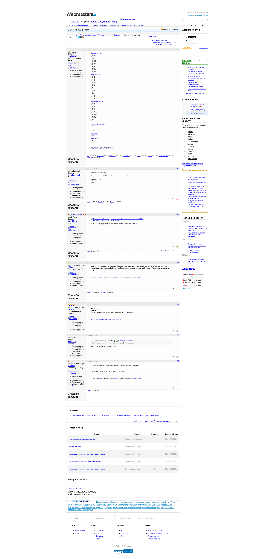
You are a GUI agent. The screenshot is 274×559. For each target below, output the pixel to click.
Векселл (89, 251)
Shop (115, 21)
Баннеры (186, 47)
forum (113, 502)
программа (108, 508)
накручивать (134, 506)
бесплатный (98, 415)
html (117, 502)
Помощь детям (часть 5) (197, 110)
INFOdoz (112, 156)
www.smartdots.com (97, 102)
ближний (168, 502)
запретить (131, 504)
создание (160, 508)
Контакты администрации (158, 533)
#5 (178, 304)
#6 (178, 335)
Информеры (188, 268)
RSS (206, 25)
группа (91, 504)
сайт (139, 508)
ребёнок (134, 508)
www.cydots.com (96, 53)
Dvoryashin (113, 250)
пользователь (80, 508)
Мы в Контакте (192, 43)
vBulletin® (119, 546)
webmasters (142, 502)
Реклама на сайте (155, 530)
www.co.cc (94, 134)
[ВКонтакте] (81, 36)
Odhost (139, 250)
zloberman (192, 151)
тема (142, 415)
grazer (190, 132)
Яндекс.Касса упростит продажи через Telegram (196, 260)
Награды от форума (197, 113)
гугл (95, 504)
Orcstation (90, 157)
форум (71, 510)
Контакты (99, 536)
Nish (190, 154)
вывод (85, 504)
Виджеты (104, 21)
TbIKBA (191, 146)
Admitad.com (101, 148)
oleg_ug (191, 134)
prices (135, 502)
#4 (178, 262)
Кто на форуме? (154, 539)
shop (74, 415)
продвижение (118, 508)
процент (127, 508)
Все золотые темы (199, 211)
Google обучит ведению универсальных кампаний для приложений (197, 245)
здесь (135, 277)
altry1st (89, 250)
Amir (88, 156)
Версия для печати (159, 41)
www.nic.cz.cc (95, 129)
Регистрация (80, 530)
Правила (103, 25)
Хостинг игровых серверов (166, 421)
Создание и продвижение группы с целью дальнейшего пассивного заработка (197, 199)
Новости (124, 533)
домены (113, 415)
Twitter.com (94, 148)
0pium (88, 201)
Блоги (94, 21)
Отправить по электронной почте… (166, 42)
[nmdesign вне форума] (73, 65)
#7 (178, 361)
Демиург (191, 144)
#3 (178, 214)
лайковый (101, 506)
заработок (157, 504)
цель (76, 510)
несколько (155, 506)
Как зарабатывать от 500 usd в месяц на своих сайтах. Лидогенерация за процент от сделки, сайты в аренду (197, 190)
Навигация (138, 25)
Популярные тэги (82, 501)
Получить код (186, 288)
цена (80, 510)
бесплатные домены (84, 415)
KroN (138, 156)
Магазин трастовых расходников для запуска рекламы (196, 78)
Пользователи (153, 536)
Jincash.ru (108, 148)
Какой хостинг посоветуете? (144, 421)
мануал (121, 506)
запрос (138, 504)
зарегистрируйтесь (202, 15)
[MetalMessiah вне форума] (73, 183)
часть (85, 510)
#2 (178, 168)
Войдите (190, 15)
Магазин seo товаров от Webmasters (196, 105)
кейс (91, 506)
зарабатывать (146, 504)
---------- (93, 502)
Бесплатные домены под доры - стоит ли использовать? (85, 461)
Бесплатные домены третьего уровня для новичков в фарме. (87, 454)
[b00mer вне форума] (73, 274)
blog (98, 502)
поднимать (128, 415)
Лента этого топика (170, 29)
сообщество (169, 508)
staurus (191, 137)
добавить (111, 504)
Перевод (127, 546)
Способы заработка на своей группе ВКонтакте (196, 205)
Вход (77, 533)
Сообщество (114, 25)
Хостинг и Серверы (113, 35)
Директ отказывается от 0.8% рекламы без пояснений (196, 234)
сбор (144, 508)
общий (162, 506)
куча (94, 506)
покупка (71, 508)
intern (190, 149)
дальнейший (102, 504)
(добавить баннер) (203, 48)
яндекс (90, 510)
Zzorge (112, 201)
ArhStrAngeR (193, 141)
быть (174, 502)
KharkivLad (126, 156)
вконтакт (78, 504)
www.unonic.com (96, 74)
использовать (83, 506)
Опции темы (151, 36)
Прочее (101, 35)
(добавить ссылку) (203, 60)
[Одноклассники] (83, 36)
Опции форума (126, 25)
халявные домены (152, 415)
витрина (71, 504)
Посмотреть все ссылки (194, 94)
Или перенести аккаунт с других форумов (192, 165)
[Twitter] (79, 36)
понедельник (98, 508)
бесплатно (160, 502)
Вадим (191, 156)
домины (120, 415)
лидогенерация (111, 506)
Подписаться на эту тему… (162, 44)
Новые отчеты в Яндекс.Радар (193, 251)
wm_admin (192, 159)
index (122, 502)
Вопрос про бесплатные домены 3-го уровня (82, 439)
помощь (89, 508)
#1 (178, 49)
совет (154, 508)
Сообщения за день (80, 25)
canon (108, 502)
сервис (149, 508)
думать (124, 504)
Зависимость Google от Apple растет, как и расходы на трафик (197, 228)
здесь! (101, 277)
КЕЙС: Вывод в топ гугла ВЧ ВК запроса (196, 178)
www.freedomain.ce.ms (98, 124)
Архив (98, 539)
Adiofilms (89, 292)
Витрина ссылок (186, 61)
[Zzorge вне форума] (73, 318)
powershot (128, 502)
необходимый (145, 506)
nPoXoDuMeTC (163, 156)
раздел (136, 415)
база (154, 502)
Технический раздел (88, 35)
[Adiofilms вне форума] (73, 229)
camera (103, 502)
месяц (126, 506)
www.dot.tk (94, 138)
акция (149, 502)
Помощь (99, 533)
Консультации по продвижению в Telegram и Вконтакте (106, 319)
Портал (75, 21)
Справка (94, 25)
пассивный (169, 506)
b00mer (100, 250)
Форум (85, 21)
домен (106, 415)
